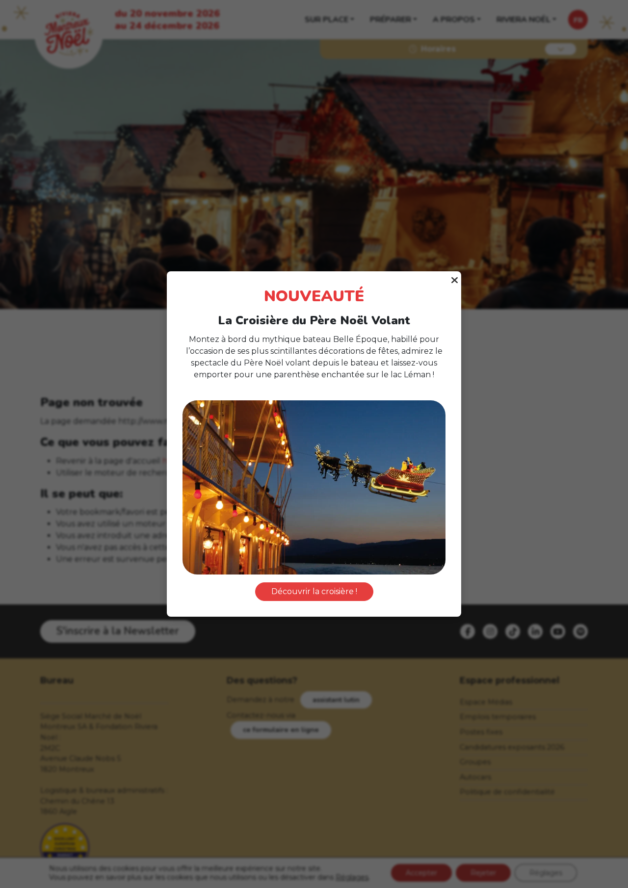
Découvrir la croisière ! (314, 591)
